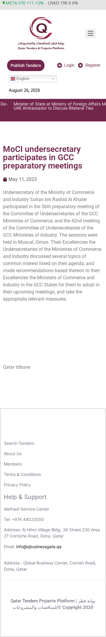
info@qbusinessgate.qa (39, 546)
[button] (91, 33)
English (22, 78)
